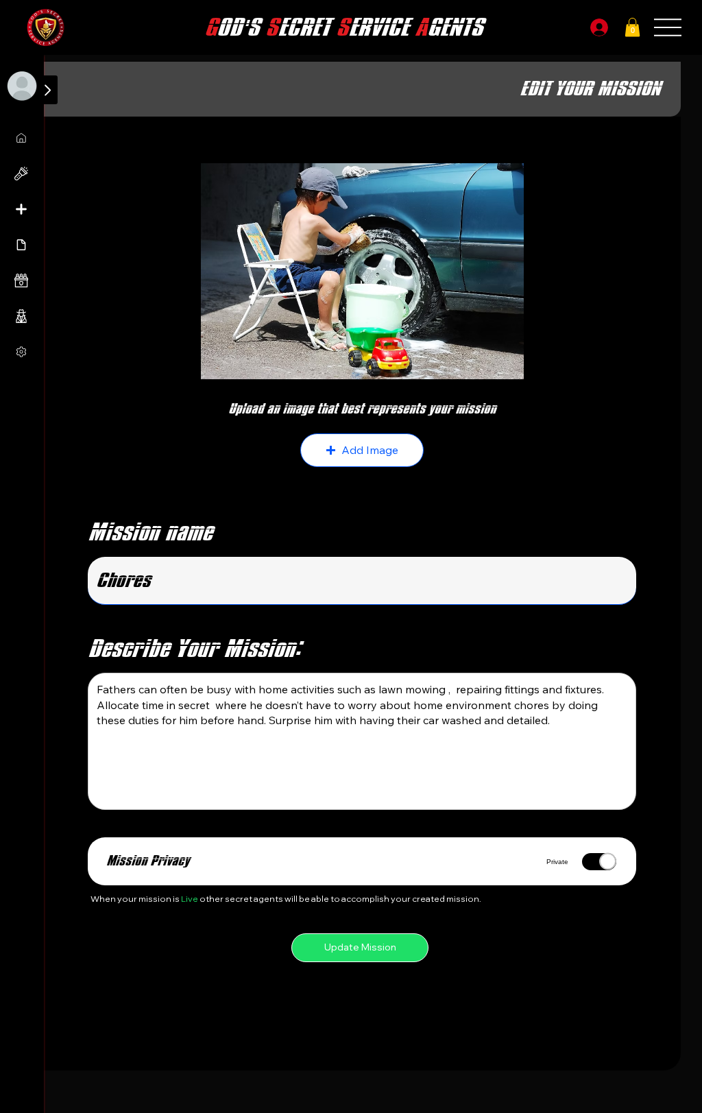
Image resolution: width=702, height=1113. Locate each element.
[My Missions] (22, 137)
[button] (632, 27)
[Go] (47, 89)
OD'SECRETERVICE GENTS (343, 27)
